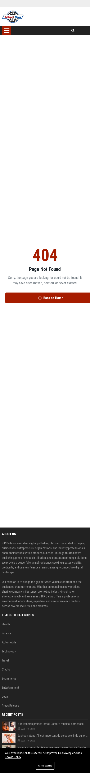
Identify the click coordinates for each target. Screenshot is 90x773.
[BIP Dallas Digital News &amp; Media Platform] (13, 16)
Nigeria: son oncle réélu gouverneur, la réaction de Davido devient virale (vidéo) (53, 747)
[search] (73, 30)
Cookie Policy (13, 757)
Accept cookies (45, 765)
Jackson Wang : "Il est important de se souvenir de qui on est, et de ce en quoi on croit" (53, 736)
